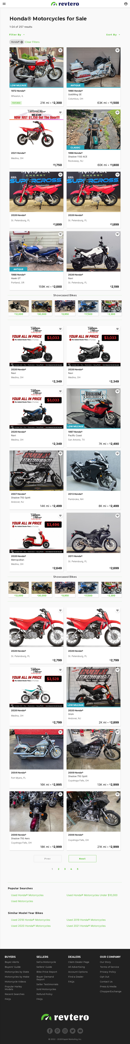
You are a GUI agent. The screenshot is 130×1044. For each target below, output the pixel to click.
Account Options (78, 971)
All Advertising (76, 967)
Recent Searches (14, 994)
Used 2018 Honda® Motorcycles (30, 919)
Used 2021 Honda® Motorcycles (86, 925)
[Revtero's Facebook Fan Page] (50, 1031)
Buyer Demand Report (45, 978)
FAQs (8, 999)
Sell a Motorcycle (46, 962)
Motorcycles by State (17, 971)
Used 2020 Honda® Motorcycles (31, 925)
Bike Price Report (46, 971)
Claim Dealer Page (78, 962)
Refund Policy (44, 994)
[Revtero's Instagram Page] (65, 1031)
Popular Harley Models (13, 988)
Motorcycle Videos (15, 981)
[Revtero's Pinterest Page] (57, 1031)
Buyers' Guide (13, 967)
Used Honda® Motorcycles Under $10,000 (92, 895)
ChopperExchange (110, 991)
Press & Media (108, 986)
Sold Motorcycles (46, 989)
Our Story (105, 962)
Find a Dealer (75, 976)
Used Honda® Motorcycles (27, 895)
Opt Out (104, 976)
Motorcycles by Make (17, 976)
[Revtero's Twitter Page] (72, 1031)
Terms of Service (109, 967)
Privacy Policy (108, 971)
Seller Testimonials (47, 984)
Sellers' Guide (44, 967)
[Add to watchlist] (60, 50)
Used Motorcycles (22, 901)
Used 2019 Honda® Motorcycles (86, 919)
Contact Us (106, 981)
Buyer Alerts (12, 962)
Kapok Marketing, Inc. (72, 1039)
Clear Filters (32, 42)
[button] (15, 42)
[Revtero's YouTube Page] (80, 1031)
